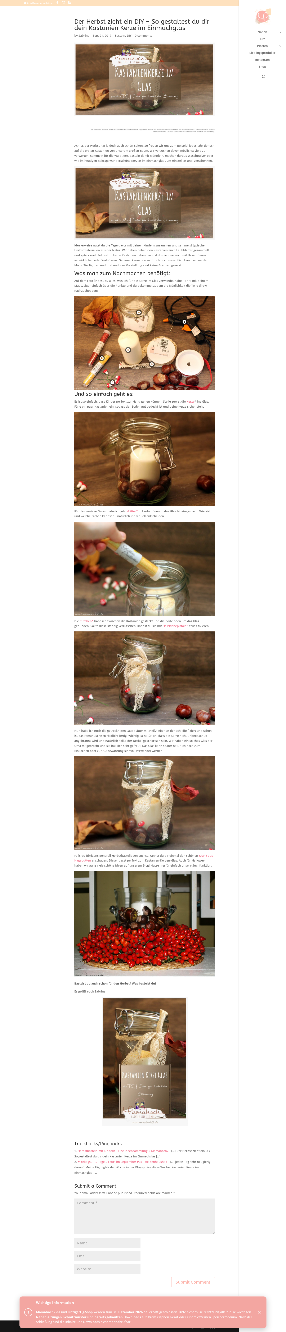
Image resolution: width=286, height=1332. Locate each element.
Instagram (262, 60)
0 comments (143, 36)
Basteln (120, 36)
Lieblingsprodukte (262, 53)
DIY (262, 39)
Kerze (191, 401)
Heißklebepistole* (175, 626)
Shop (262, 67)
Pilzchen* (87, 621)
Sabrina (84, 36)
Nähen (262, 32)
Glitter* (133, 511)
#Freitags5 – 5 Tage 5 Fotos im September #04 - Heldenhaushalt (122, 1162)
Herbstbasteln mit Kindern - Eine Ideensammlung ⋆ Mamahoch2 (123, 1151)
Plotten (262, 46)
